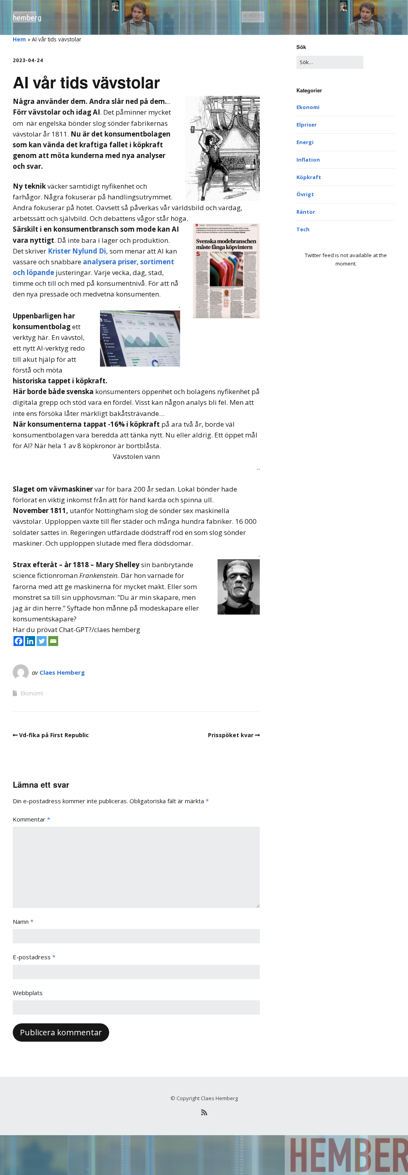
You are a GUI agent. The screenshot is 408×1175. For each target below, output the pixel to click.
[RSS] (204, 1112)
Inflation (308, 159)
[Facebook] (19, 641)
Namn (23, 921)
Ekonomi (31, 693)
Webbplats (28, 993)
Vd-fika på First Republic (54, 735)
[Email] (53, 641)
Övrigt (305, 194)
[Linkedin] (30, 641)
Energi (305, 142)
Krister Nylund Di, (78, 251)
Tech (303, 229)
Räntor (305, 211)
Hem (19, 39)
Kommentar (31, 819)
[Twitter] (42, 641)
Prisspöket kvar (230, 735)
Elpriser (306, 124)
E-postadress (34, 957)
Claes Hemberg (62, 672)
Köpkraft (308, 177)
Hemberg (27, 17)
